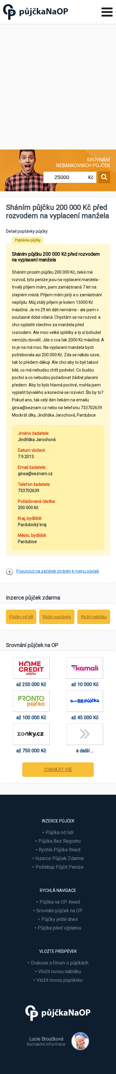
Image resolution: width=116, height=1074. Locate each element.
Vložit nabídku (94, 616)
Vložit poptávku (56, 616)
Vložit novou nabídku (59, 971)
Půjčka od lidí (59, 832)
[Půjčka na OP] (58, 1023)
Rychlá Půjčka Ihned (59, 850)
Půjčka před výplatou (59, 928)
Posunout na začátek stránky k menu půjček (57, 571)
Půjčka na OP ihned (60, 902)
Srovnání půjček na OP (59, 910)
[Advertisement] (58, 85)
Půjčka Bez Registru (59, 841)
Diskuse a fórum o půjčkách (59, 963)
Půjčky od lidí (21, 616)
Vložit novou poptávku (59, 980)
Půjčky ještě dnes (59, 919)
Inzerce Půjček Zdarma (59, 858)
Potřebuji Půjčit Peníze (60, 867)
